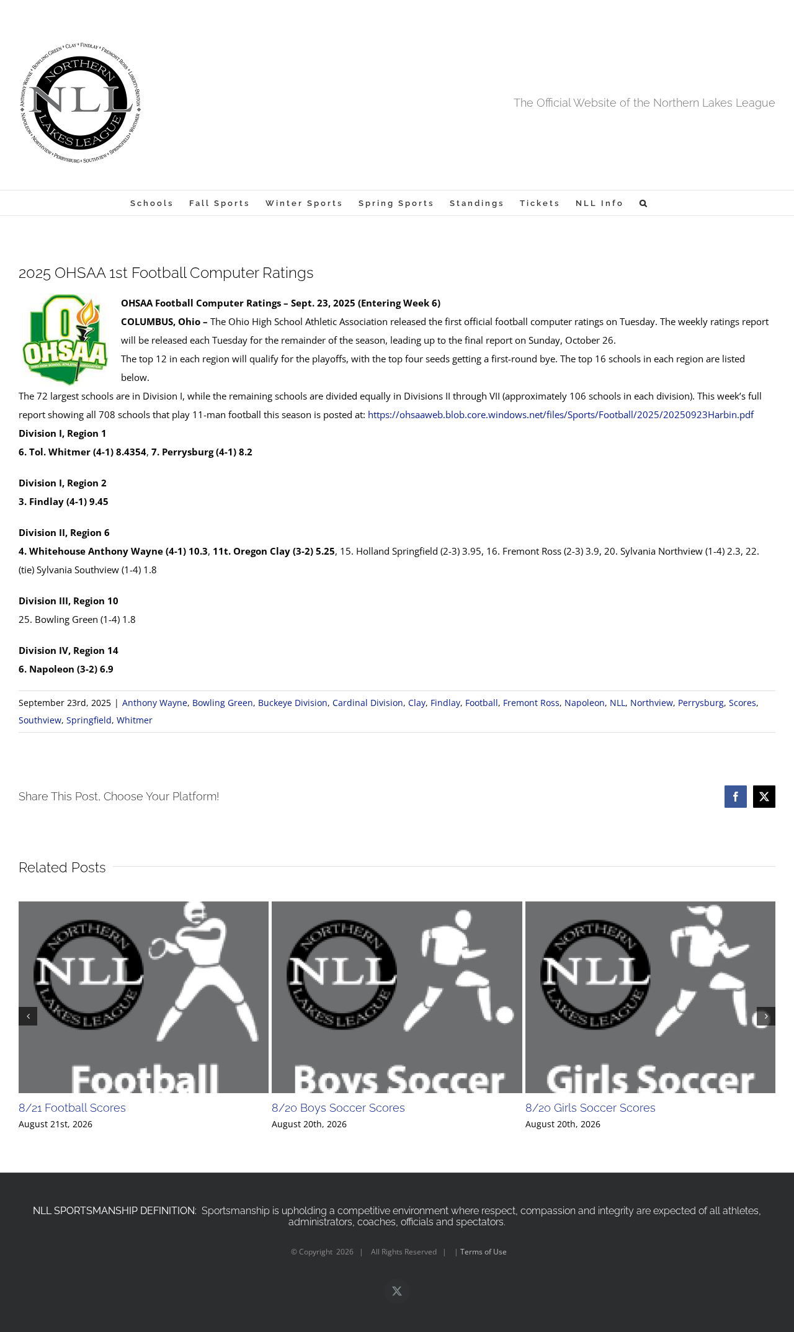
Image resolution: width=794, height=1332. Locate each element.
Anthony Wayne (154, 702)
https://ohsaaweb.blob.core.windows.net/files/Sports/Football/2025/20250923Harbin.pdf (561, 414)
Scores (742, 702)
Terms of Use (483, 1251)
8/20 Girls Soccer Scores (590, 1107)
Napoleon (584, 702)
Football (481, 702)
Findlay (445, 702)
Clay (417, 702)
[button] (644, 202)
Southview (40, 720)
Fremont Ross (531, 702)
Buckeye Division (293, 702)
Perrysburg (701, 702)
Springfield (89, 720)
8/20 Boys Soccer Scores (338, 1107)
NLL (617, 702)
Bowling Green (222, 702)
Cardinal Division (367, 702)
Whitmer (135, 720)
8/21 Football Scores (72, 1107)
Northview (651, 702)
